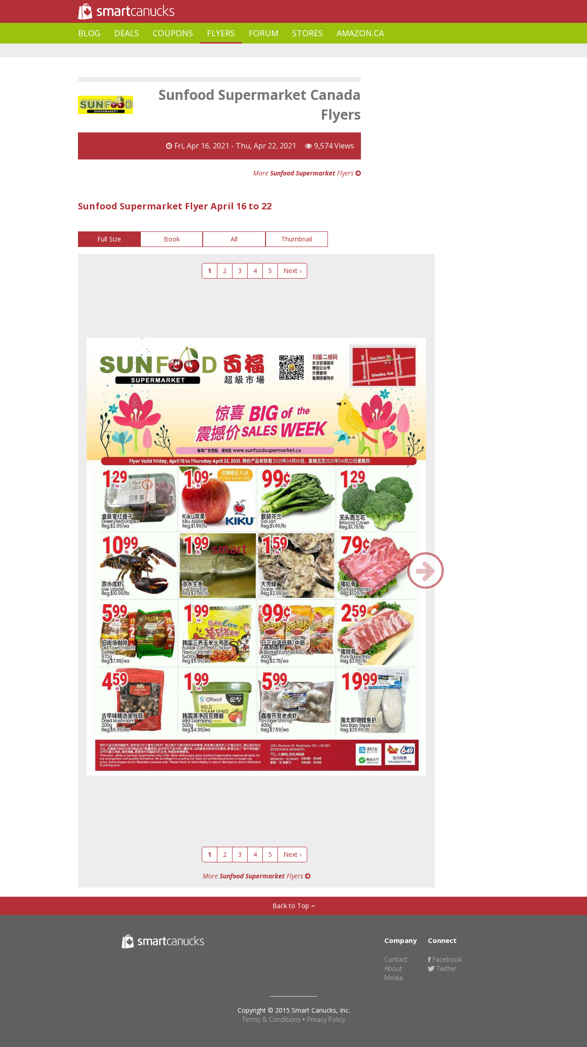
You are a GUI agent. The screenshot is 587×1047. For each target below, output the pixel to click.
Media (393, 977)
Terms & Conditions (271, 1019)
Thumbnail (296, 239)
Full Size (109, 239)
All (234, 239)
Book (172, 239)
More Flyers (304, 173)
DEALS (126, 32)
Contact (396, 959)
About (393, 968)
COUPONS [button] (173, 32)
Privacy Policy (326, 1019)
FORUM (263, 32)
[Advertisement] (245, 50)
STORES (307, 32)
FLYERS (221, 32)
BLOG (89, 32)
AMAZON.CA (360, 32)
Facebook (446, 959)
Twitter (445, 968)
